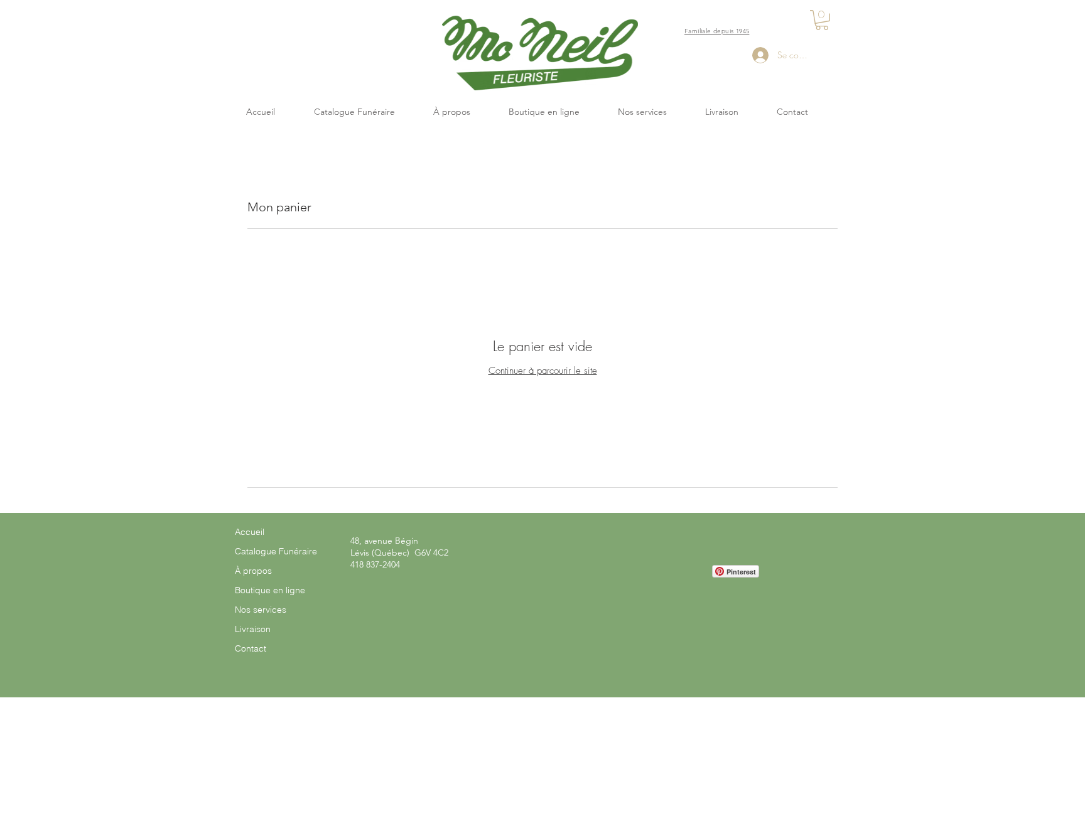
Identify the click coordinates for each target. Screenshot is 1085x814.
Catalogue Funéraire (276, 551)
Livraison (253, 629)
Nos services (260, 609)
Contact (250, 648)
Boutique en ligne (270, 590)
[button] (822, 20)
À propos (253, 570)
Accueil (249, 531)
